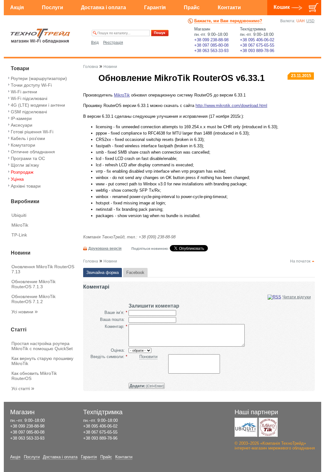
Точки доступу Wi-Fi (31, 85)
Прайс (192, 7)
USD (310, 21)
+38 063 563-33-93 (211, 50)
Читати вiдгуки (296, 297)
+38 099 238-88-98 (211, 39)
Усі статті (22, 388)
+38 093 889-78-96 (257, 50)
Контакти (229, 7)
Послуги (52, 7)
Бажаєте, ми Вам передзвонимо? (228, 20)
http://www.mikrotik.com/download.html (231, 105)
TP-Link (19, 234)
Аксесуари (21, 125)
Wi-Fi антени (24, 91)
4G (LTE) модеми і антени (38, 105)
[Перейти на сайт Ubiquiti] (246, 427)
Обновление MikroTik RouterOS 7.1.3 (33, 284)
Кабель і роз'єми (28, 138)
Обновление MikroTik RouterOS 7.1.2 (33, 299)
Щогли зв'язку (25, 165)
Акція (17, 7)
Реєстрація (113, 42)
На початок (300, 261)
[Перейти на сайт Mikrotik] (268, 427)
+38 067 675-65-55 (257, 45)
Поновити (148, 356)
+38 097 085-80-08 (211, 45)
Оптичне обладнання (33, 151)
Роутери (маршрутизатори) (39, 78)
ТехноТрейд (40, 36)
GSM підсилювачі (29, 111)
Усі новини (24, 311)
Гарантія (155, 7)
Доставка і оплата (103, 7)
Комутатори (23, 145)
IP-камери (21, 118)
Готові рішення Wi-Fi (32, 131)
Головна (90, 66)
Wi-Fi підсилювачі (29, 98)
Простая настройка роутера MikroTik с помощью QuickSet (42, 346)
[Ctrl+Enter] (146, 385)
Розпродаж (22, 172)
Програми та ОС (28, 158)
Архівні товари (26, 186)
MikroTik (19, 225)
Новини (110, 66)
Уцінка (17, 179)
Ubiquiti (18, 215)
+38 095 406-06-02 (257, 39)
